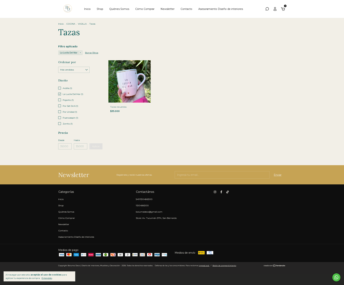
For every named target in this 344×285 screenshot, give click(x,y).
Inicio (87, 9)
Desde (61, 140)
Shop (100, 9)
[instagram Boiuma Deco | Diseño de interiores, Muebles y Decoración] (215, 191)
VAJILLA (82, 23)
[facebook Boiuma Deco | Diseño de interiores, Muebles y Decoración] (221, 191)
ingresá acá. (204, 265)
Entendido (47, 278)
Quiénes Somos (119, 9)
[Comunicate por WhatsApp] (336, 277)
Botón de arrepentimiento (224, 265)
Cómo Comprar (144, 9)
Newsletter (168, 9)
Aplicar (96, 146)
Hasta (77, 140)
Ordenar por (67, 62)
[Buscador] (267, 9)
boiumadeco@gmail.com (149, 211)
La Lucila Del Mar (68, 52)
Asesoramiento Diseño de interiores (220, 9)
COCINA (70, 23)
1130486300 (142, 205)
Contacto (186, 9)
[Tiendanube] (274, 266)
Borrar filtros (91, 52)
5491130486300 (144, 199)
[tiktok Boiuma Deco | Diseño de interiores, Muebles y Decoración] (227, 191)
